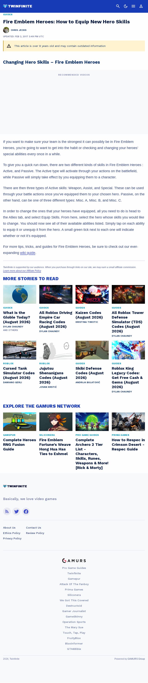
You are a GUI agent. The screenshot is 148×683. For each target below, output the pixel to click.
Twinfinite (74, 573)
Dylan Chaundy (13, 326)
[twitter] (16, 511)
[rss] (7, 511)
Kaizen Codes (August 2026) (89, 315)
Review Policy (35, 533)
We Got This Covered (74, 600)
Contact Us (33, 527)
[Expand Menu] (133, 6)
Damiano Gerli (12, 382)
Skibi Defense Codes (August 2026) (90, 373)
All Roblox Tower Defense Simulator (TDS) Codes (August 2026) (128, 321)
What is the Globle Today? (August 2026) (16, 317)
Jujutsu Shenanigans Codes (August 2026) (53, 375)
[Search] (118, 6)
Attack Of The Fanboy (74, 584)
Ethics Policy (11, 533)
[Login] (141, 6)
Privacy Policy (12, 538)
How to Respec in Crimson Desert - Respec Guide (128, 444)
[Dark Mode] (126, 6)
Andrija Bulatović (88, 382)
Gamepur (74, 578)
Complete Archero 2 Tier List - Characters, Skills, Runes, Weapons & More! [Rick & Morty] (92, 454)
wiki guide (27, 253)
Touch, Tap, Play (74, 632)
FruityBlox (74, 638)
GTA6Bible (74, 648)
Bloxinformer (74, 643)
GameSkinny (74, 616)
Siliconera (74, 594)
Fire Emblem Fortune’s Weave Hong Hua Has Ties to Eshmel (55, 447)
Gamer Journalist (74, 611)
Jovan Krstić (48, 387)
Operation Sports (74, 621)
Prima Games (74, 589)
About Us (9, 527)
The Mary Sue (74, 627)
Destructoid (74, 605)
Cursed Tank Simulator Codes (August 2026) (19, 373)
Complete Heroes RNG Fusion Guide (19, 444)
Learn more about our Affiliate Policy (22, 270)
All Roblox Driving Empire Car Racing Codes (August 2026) (55, 319)
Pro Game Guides (74, 567)
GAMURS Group (136, 659)
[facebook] (26, 511)
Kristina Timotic (87, 322)
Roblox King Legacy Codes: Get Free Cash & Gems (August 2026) (127, 377)
